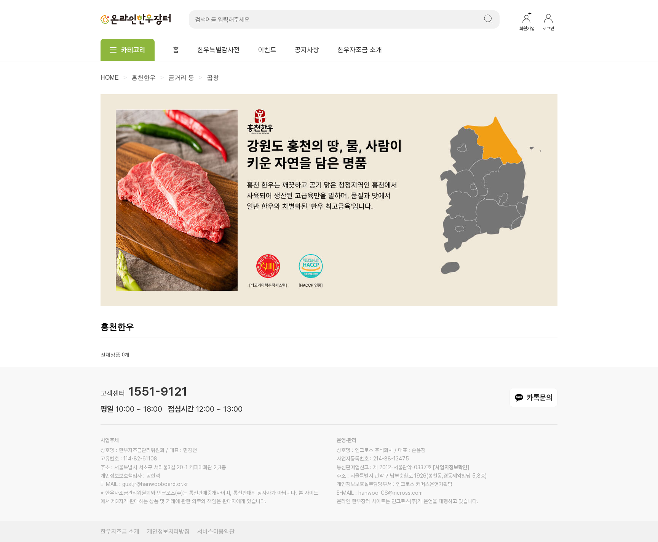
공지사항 (307, 50)
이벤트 (267, 50)
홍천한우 (143, 77)
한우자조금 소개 (359, 50)
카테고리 (133, 50)
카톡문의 (540, 397)
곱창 (213, 77)
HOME (110, 77)
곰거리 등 (181, 77)
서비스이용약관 (216, 531)
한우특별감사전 (218, 50)
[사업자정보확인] (451, 467)
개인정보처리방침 (168, 531)
